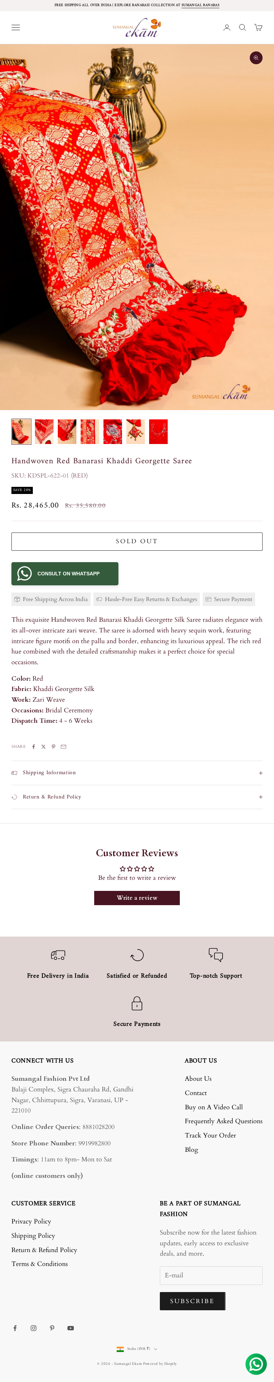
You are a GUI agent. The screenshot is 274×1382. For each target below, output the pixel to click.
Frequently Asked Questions (224, 1121)
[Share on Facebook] (33, 747)
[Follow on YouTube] (70, 1328)
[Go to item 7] (158, 432)
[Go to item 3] (67, 432)
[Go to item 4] (90, 432)
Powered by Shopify (160, 1364)
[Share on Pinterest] (53, 747)
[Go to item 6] (136, 432)
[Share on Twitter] (43, 747)
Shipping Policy (33, 1235)
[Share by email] (63, 747)
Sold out (137, 541)
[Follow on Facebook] (15, 1328)
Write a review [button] (137, 898)
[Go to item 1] (21, 432)
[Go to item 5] (113, 432)
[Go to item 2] (44, 432)
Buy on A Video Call (214, 1107)
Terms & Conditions (39, 1264)
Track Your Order (210, 1135)
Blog (191, 1149)
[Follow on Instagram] (33, 1328)
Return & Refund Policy (44, 1250)
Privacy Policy (31, 1221)
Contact (196, 1093)
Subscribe (192, 1301)
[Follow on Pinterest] (52, 1328)
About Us (198, 1078)
